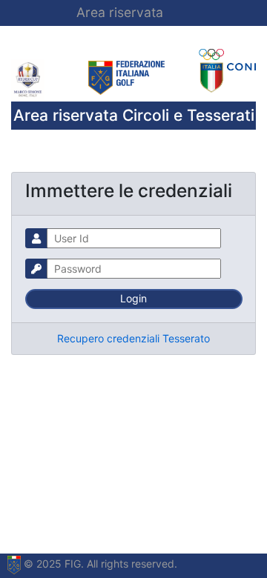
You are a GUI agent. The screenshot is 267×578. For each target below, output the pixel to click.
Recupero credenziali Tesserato (133, 338)
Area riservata (119, 12)
